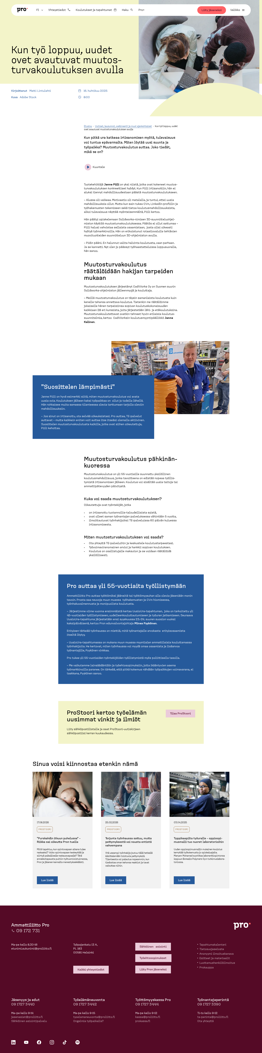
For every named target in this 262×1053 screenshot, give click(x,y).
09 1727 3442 (85, 1004)
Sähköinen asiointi (153, 946)
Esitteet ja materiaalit (214, 958)
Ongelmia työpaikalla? (88, 1021)
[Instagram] (52, 1042)
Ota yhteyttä (205, 1021)
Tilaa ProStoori (180, 713)
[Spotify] (77, 1042)
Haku (125, 10)
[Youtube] (26, 1042)
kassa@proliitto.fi (147, 1017)
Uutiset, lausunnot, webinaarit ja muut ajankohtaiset (123, 126)
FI (40, 10)
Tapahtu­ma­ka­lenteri (212, 944)
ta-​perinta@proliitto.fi (212, 1017)
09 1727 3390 (209, 1004)
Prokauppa (206, 967)
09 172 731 (28, 930)
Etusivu (88, 126)
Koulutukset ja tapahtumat (94, 10)
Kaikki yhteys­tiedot (91, 969)
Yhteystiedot (57, 10)
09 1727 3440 (23, 1004)
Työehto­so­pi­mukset (153, 958)
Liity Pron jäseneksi (153, 969)
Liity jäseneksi (212, 10)
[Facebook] (39, 1042)
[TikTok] (65, 1042)
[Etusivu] (22, 10)
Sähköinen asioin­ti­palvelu (29, 1021)
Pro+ (141, 10)
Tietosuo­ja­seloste (211, 949)
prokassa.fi (142, 1021)
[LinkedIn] (13, 1042)
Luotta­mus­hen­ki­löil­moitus (217, 962)
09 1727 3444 (147, 1004)
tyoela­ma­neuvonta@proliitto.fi (94, 1017)
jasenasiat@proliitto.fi (27, 1017)
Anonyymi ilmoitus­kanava (216, 953)
